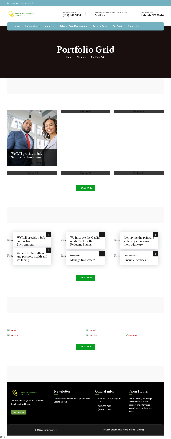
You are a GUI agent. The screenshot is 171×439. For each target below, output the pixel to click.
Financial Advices (135, 260)
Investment (75, 255)
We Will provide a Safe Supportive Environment (28, 155)
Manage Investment (82, 260)
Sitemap (140, 429)
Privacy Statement (112, 429)
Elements (81, 57)
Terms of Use (128, 429)
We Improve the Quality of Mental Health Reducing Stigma (85, 241)
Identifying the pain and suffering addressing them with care (139, 241)
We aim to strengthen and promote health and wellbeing (32, 257)
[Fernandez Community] (21, 14)
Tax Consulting (130, 255)
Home (69, 57)
